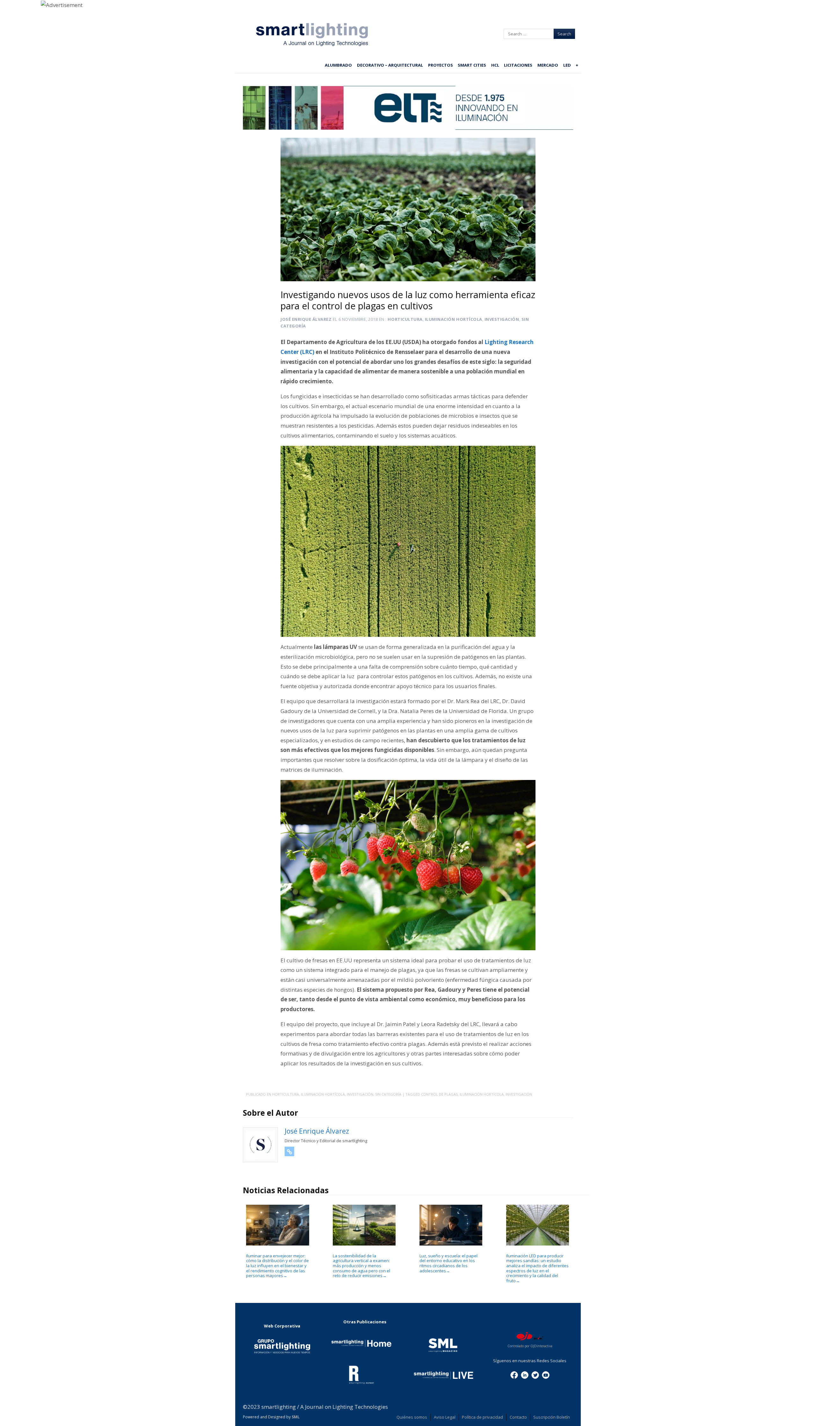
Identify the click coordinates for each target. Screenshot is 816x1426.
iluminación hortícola (482, 1094)
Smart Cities (472, 65)
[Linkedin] (524, 1374)
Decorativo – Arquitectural (390, 65)
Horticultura (405, 319)
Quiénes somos (412, 1417)
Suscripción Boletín (551, 1417)
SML (296, 1417)
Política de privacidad (482, 1417)
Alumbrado (338, 65)
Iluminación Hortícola (453, 319)
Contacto (518, 1417)
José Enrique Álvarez (306, 319)
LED (567, 65)
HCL (495, 65)
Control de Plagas (439, 1094)
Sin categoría (388, 1094)
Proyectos (440, 65)
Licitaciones (518, 65)
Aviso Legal (444, 1417)
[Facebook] (514, 1374)
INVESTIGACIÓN (501, 319)
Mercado (547, 65)
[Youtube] (545, 1374)
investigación (519, 1094)
